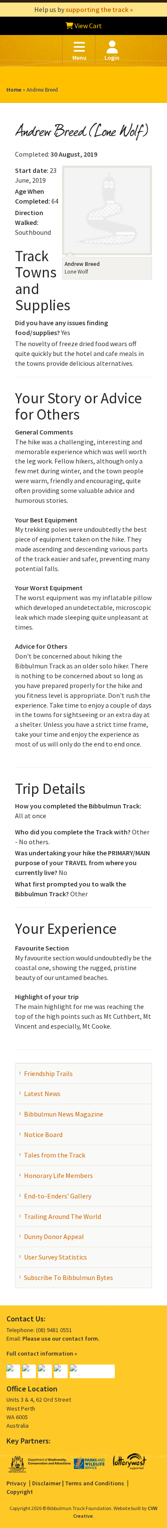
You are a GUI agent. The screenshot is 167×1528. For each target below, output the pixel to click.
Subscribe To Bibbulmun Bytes (68, 1277)
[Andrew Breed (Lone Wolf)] (107, 209)
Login (111, 57)
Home (13, 89)
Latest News (42, 1093)
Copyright (19, 1492)
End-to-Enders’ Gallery (57, 1196)
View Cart (87, 25)
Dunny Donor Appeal (54, 1236)
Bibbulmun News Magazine (63, 1114)
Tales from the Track (54, 1155)
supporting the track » (99, 9)
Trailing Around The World (62, 1216)
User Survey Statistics (55, 1257)
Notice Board (43, 1134)
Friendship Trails (48, 1073)
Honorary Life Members (58, 1175)
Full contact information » (41, 1353)
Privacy (16, 1483)
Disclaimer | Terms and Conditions (78, 1483)
